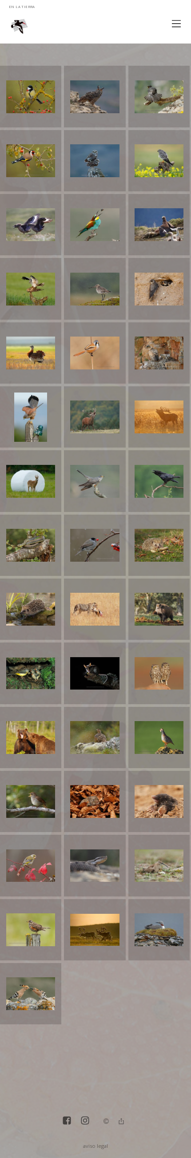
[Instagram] (85, 1121)
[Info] (106, 1121)
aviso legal (95, 1145)
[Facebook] (67, 1121)
